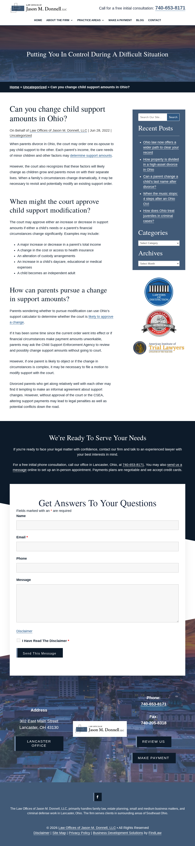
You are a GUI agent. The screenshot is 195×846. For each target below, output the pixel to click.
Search (173, 117)
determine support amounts (91, 155)
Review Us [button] (153, 742)
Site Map (59, 833)
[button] (179, 835)
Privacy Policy (79, 833)
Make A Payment (120, 20)
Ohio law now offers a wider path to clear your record (161, 147)
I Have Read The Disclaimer (45, 641)
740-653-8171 (170, 8)
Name (21, 516)
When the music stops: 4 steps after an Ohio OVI (160, 199)
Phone (21, 558)
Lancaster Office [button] (39, 743)
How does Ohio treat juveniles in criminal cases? (158, 216)
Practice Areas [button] (89, 20)
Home (38, 20)
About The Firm (57, 20)
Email (22, 537)
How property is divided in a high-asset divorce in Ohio (161, 164)
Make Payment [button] (153, 758)
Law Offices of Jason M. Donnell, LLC (58, 130)
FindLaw (155, 833)
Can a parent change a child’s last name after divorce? (160, 182)
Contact (154, 20)
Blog (140, 20)
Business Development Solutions (118, 833)
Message (23, 580)
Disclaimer (24, 631)
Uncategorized (21, 135)
